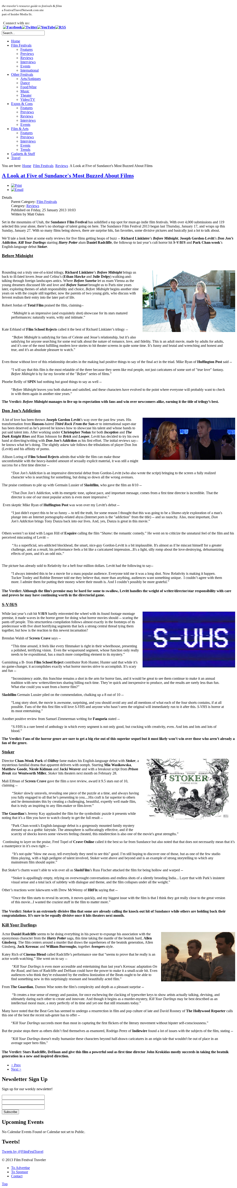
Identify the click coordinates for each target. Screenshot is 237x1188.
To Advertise (20, 1168)
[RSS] (60, 27)
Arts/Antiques (30, 79)
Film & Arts (19, 129)
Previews (27, 54)
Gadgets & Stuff (23, 154)
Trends (25, 150)
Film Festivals (21, 45)
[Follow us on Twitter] (29, 27)
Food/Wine (28, 87)
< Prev (16, 1065)
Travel (15, 158)
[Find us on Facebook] (12, 27)
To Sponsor (19, 1172)
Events (25, 66)
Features (26, 49)
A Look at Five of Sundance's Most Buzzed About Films (68, 176)
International (29, 70)
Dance (25, 83)
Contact (16, 1176)
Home (15, 41)
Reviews (26, 58)
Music (24, 91)
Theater (25, 95)
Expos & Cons (22, 104)
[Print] (16, 185)
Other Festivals (22, 74)
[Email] (17, 190)
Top (5, 1184)
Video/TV (27, 99)
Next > (16, 1069)
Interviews (28, 62)
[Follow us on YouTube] (46, 27)
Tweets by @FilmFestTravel (22, 1151)
